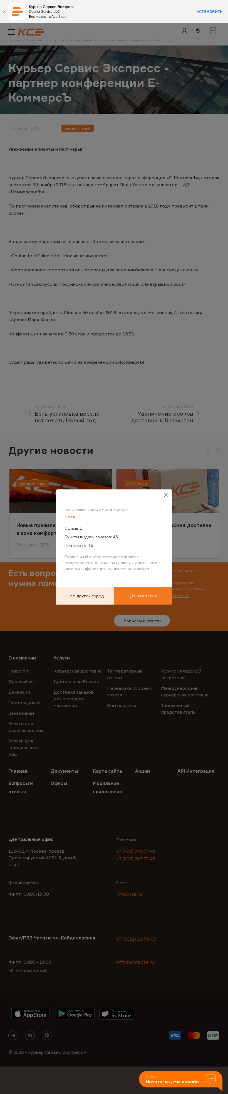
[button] (180, 1081)
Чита (70, 516)
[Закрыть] (4, 11)
